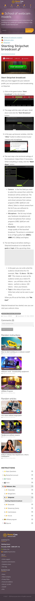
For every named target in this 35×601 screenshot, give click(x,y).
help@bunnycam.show (9, 551)
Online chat (6, 549)
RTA (3, 589)
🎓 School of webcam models (11, 37)
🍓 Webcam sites (7, 40)
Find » (29, 30)
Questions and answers (8, 562)
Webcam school (6, 564)
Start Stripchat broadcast (8, 54)
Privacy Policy (6, 579)
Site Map (4, 567)
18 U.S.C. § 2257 (6, 584)
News (3, 574)
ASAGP (4, 587)
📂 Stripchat (5, 42)
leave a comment (7, 329)
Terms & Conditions (7, 582)
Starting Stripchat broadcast (13, 501)
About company (6, 577)
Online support (6, 559)
